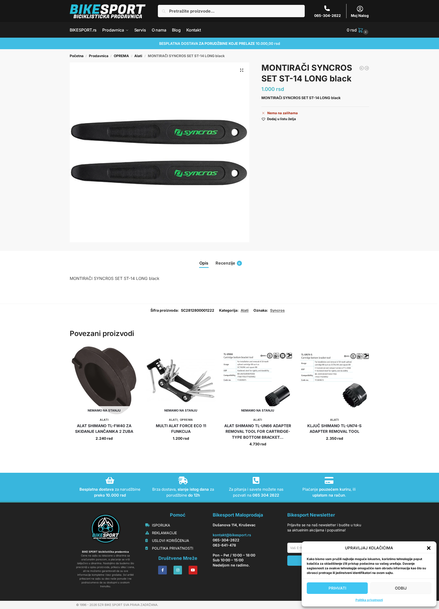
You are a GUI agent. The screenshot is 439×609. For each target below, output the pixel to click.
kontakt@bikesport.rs (232, 535)
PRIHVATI (337, 588)
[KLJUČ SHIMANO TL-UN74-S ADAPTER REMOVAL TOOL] (334, 380)
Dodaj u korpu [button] (334, 449)
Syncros (277, 310)
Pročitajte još (104, 449)
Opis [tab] (203, 263)
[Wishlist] (131, 354)
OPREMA (121, 56)
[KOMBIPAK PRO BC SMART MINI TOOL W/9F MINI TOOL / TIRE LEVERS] (366, 68)
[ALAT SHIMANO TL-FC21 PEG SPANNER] (361, 68)
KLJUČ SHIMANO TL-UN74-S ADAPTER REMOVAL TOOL (334, 428)
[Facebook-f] (162, 570)
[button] (428, 548)
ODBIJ (401, 588)
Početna (77, 56)
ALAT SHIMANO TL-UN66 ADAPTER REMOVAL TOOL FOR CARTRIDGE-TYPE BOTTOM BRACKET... (257, 431)
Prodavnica (98, 56)
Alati (138, 56)
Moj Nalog (360, 15)
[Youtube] (193, 570)
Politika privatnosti (369, 600)
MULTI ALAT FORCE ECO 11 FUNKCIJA (181, 428)
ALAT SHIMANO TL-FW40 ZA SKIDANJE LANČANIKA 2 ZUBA (104, 428)
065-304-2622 (327, 15)
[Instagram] (177, 570)
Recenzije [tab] (228, 263)
